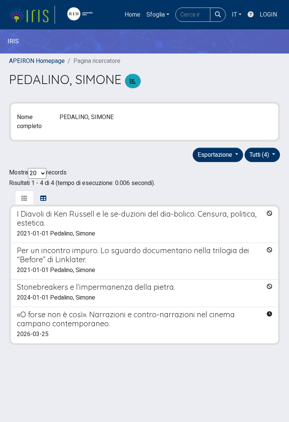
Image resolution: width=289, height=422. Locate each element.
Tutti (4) (260, 154)
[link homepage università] (81, 15)
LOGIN (268, 14)
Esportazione (216, 154)
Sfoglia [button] (155, 14)
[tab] (24, 198)
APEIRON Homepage (37, 61)
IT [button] (234, 14)
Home (132, 14)
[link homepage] (32, 15)
